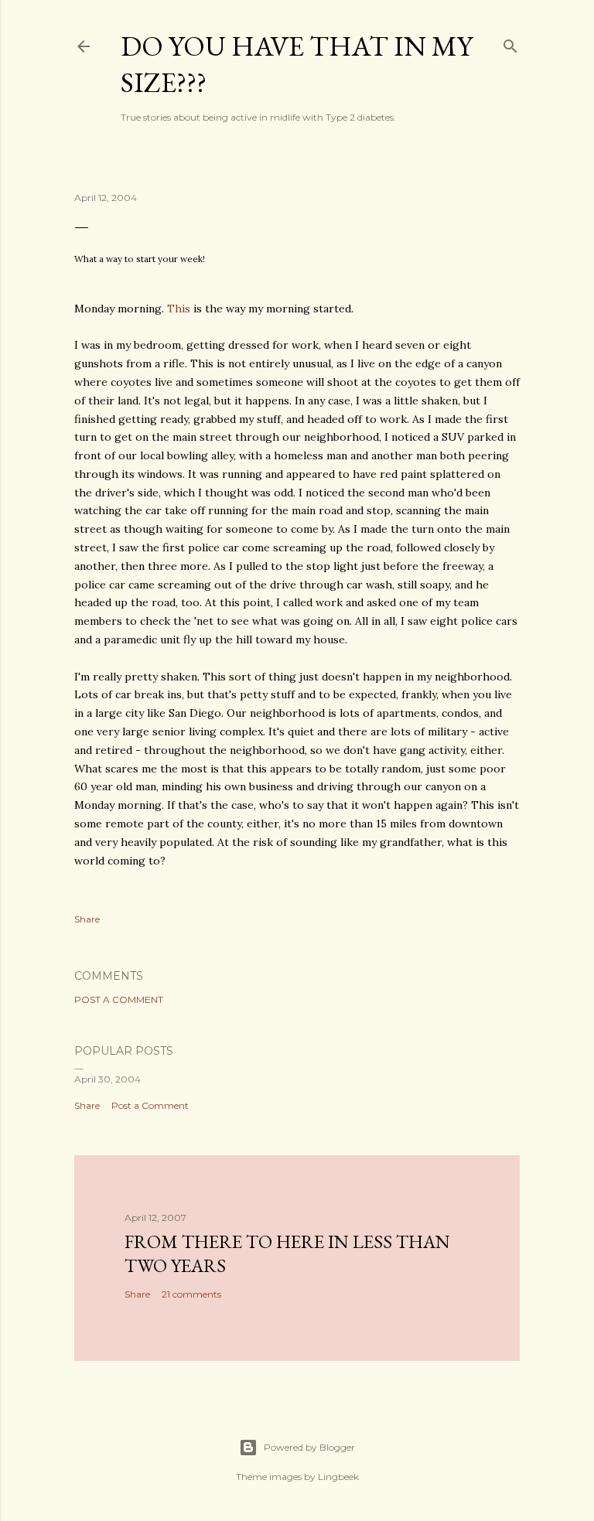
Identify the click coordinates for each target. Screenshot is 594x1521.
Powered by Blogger (309, 1447)
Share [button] (87, 919)
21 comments (191, 1294)
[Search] (510, 43)
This (178, 308)
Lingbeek (338, 1476)
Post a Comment (118, 999)
